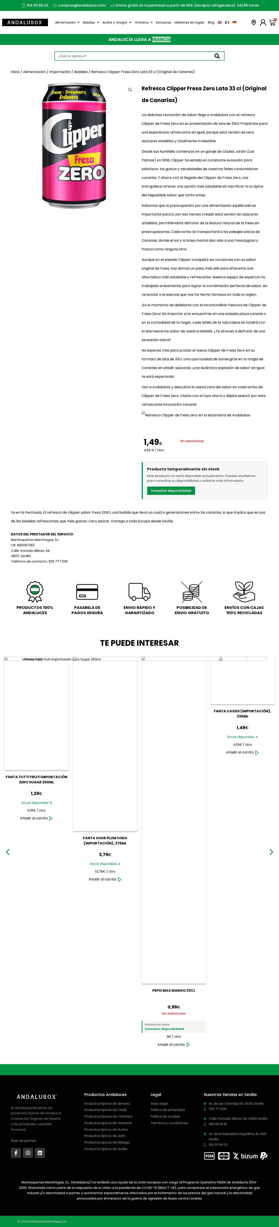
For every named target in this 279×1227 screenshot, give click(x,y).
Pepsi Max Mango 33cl (173, 990)
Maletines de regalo (189, 22)
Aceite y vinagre (114, 22)
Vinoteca (141, 22)
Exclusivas (163, 22)
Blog (211, 22)
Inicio (15, 71)
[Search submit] (219, 56)
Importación (60, 71)
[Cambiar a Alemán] (234, 22)
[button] (130, 90)
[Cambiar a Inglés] (219, 22)
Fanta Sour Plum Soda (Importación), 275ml (105, 841)
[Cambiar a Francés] (227, 22)
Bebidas (89, 22)
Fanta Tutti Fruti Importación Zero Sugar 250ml (36, 779)
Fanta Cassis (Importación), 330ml (242, 714)
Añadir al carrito (34, 818)
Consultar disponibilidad (171, 491)
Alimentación (65, 22)
